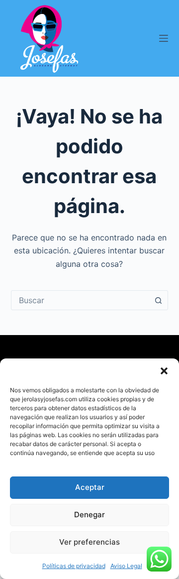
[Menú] (163, 38)
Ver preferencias (89, 542)
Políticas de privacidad (73, 566)
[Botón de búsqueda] (158, 300)
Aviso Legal (126, 566)
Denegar (89, 514)
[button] (164, 371)
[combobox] (80, 300)
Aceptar (89, 487)
